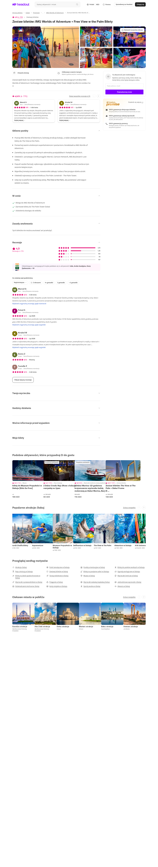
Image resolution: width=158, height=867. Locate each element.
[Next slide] (98, 96)
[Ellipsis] (43, 13)
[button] (45, 47)
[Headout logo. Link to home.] (20, 4)
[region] (29, 470)
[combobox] (57, 4)
